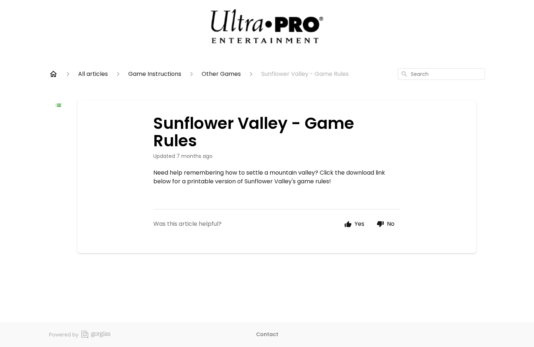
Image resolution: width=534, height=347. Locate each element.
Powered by (63, 334)
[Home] (53, 74)
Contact (267, 334)
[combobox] (441, 74)
